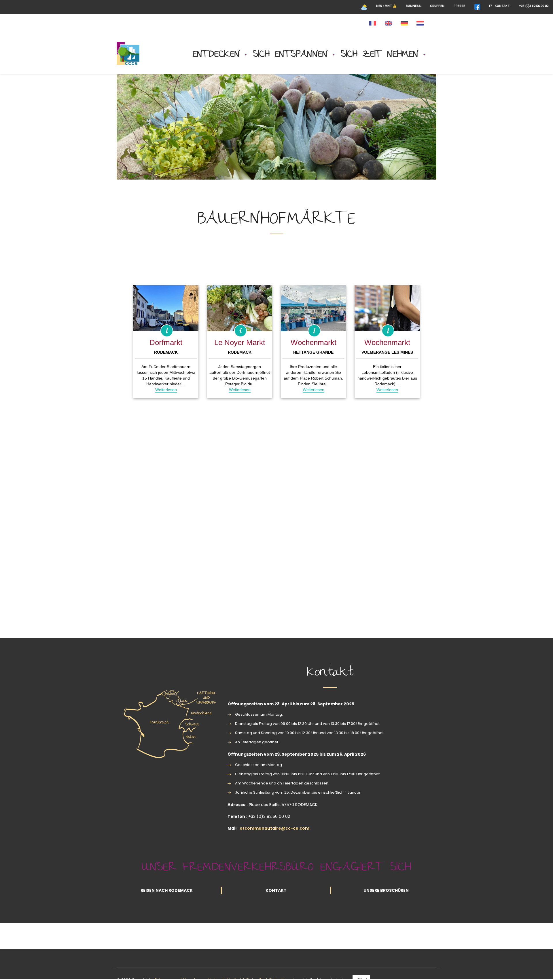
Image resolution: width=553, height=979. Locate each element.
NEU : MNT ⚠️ (386, 6)
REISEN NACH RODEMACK (167, 890)
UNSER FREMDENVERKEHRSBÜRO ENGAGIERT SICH (276, 868)
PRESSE (459, 6)
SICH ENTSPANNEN (290, 54)
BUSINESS (413, 6)
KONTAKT (501, 6)
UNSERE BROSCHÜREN (386, 890)
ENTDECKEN (216, 54)
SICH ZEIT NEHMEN (379, 54)
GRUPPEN (437, 6)
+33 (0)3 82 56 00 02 (533, 6)
